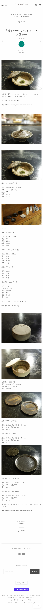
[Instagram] (19, 554)
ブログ (18, 14)
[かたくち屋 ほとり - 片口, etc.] (22, 4)
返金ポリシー (12, 597)
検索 (3, 595)
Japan (20, 583)
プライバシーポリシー (33, 595)
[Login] (36, 5)
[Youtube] (23, 554)
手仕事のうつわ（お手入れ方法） (21, 600)
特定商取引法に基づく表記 (15, 595)
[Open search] (6, 5)
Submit (35, 571)
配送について (30, 597)
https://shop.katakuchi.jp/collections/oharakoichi (17, 105)
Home (12, 14)
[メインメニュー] (3, 5)
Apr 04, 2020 (22, 38)
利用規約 (21, 597)
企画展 (21, 523)
